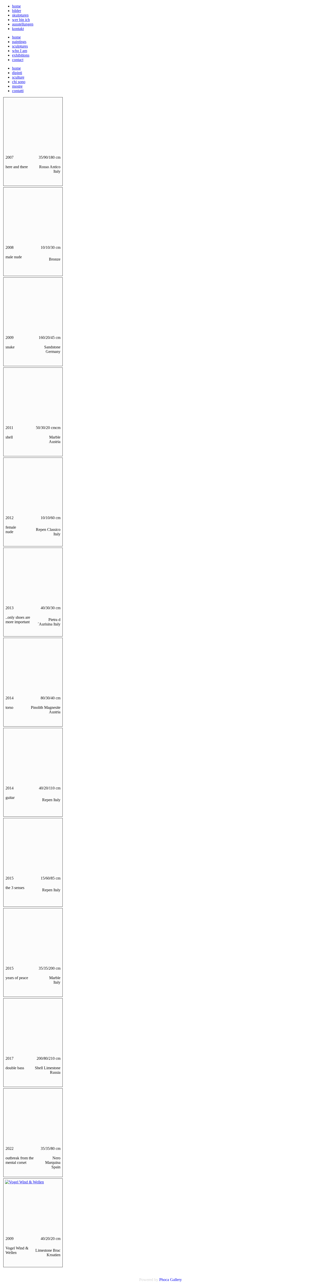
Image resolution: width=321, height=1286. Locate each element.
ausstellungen (22, 24)
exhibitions (20, 55)
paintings (19, 42)
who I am (19, 51)
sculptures (20, 46)
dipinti (17, 73)
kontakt (18, 29)
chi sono (18, 82)
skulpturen (20, 15)
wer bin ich (21, 20)
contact (17, 60)
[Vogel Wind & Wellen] (24, 1182)
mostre (17, 86)
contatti (18, 91)
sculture (18, 77)
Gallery (176, 1279)
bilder (16, 11)
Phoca (164, 1279)
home (16, 6)
